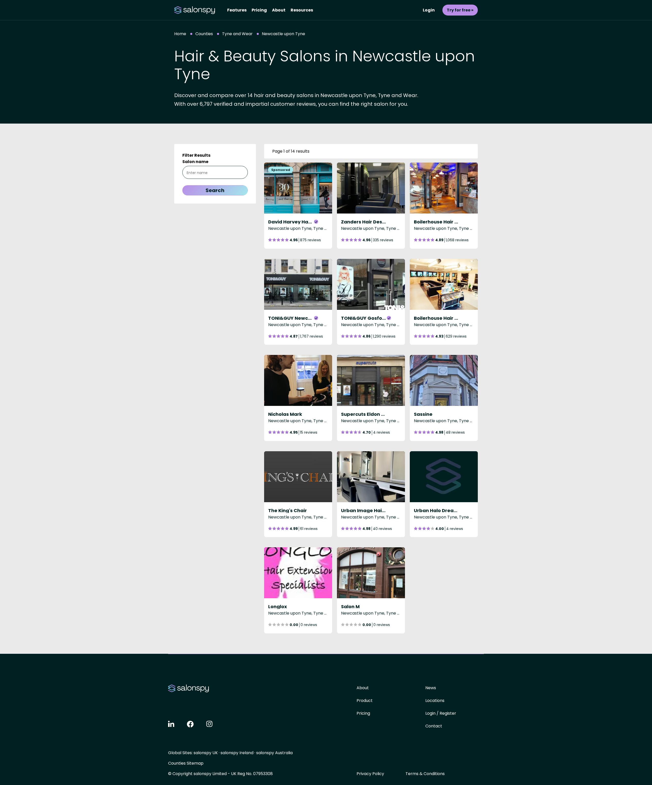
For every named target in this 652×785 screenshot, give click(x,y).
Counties (204, 34)
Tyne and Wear (237, 34)
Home (180, 34)
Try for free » (460, 10)
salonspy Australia (274, 753)
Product (365, 700)
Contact (433, 726)
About (279, 10)
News (430, 688)
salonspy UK (206, 753)
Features (237, 10)
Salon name (195, 162)
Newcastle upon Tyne (283, 34)
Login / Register (440, 713)
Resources (302, 10)
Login (429, 10)
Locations (434, 700)
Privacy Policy (370, 774)
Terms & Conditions (425, 774)
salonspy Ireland (237, 753)
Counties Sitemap (185, 763)
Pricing (259, 10)
